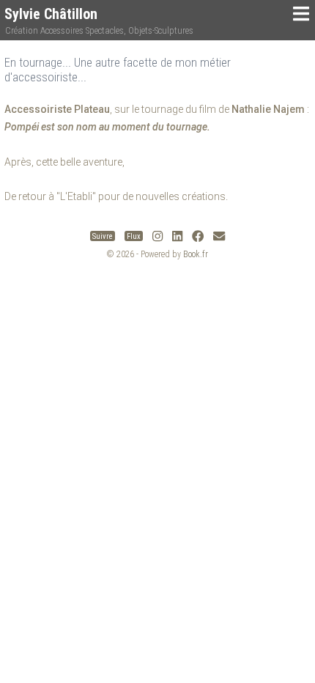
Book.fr (195, 254)
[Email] (219, 236)
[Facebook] (198, 236)
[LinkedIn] (177, 236)
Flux (134, 236)
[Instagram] (157, 236)
